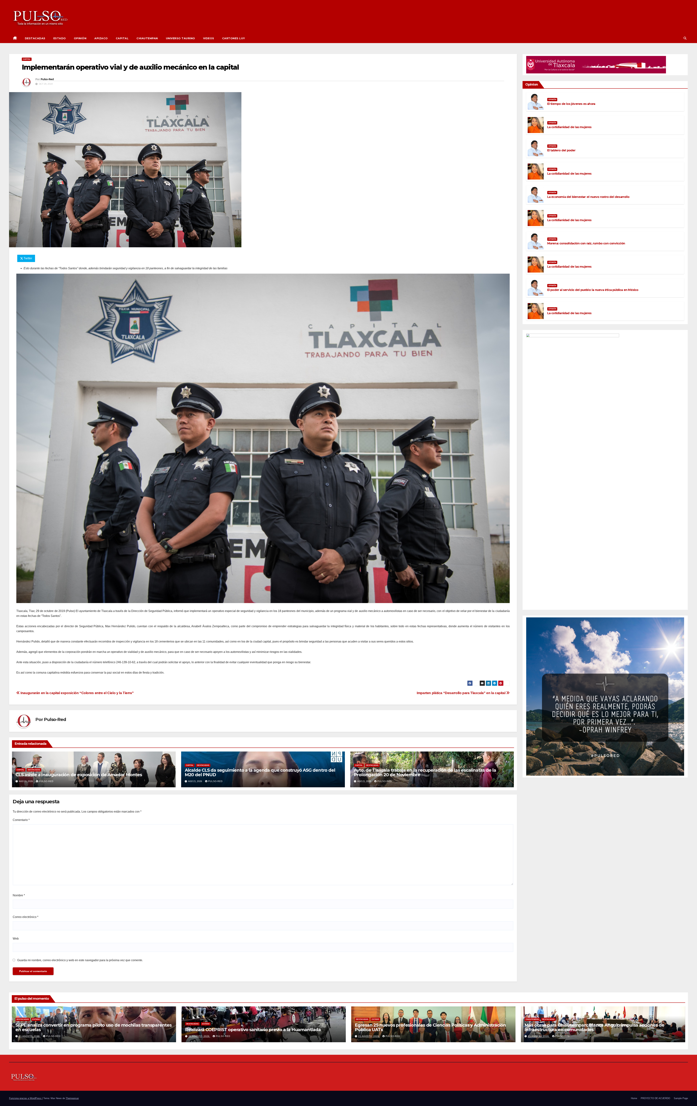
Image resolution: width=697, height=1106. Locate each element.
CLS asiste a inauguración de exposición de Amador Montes (79, 774)
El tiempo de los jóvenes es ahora (571, 104)
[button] (685, 38)
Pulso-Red (47, 79)
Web (16, 938)
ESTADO (59, 38)
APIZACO (101, 38)
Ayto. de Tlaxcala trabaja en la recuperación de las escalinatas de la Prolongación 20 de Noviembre (425, 772)
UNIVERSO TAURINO (180, 38)
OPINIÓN (80, 38)
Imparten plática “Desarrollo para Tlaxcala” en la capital (461, 693)
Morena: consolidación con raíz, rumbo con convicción (586, 243)
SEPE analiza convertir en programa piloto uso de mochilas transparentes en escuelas (93, 1027)
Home (634, 1098)
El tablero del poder (561, 150)
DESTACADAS (35, 38)
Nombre (19, 895)
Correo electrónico (25, 916)
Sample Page (681, 1098)
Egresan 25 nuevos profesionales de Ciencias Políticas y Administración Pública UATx (430, 1027)
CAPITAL (122, 38)
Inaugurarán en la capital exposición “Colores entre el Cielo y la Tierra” (77, 693)
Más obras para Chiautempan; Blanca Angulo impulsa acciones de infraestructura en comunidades (594, 1027)
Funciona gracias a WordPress (25, 1098)
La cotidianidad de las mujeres (569, 127)
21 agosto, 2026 (29, 1036)
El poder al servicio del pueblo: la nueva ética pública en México (592, 290)
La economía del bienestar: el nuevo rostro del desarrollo (588, 197)
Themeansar (72, 1098)
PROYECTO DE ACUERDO (655, 1098)
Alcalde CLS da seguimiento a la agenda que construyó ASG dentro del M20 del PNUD (260, 772)
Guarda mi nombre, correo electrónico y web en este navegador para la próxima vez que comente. (80, 960)
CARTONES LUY (233, 38)
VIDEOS (208, 38)
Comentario (21, 819)
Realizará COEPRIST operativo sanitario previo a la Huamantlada (253, 1029)
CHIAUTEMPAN (147, 38)
